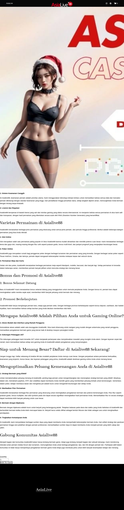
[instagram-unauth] (107, 3)
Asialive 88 (34, 356)
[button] (6, 462)
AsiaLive (9, 3)
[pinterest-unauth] (111, 3)
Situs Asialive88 (49, 241)
